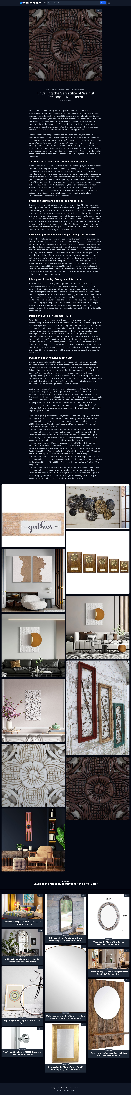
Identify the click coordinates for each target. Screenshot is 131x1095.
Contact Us (77, 1088)
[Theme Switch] (44, 2)
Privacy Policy (55, 1088)
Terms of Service (66, 1088)
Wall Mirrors (22, 919)
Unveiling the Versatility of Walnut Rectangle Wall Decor (65, 95)
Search (103, 2)
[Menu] (109, 3)
